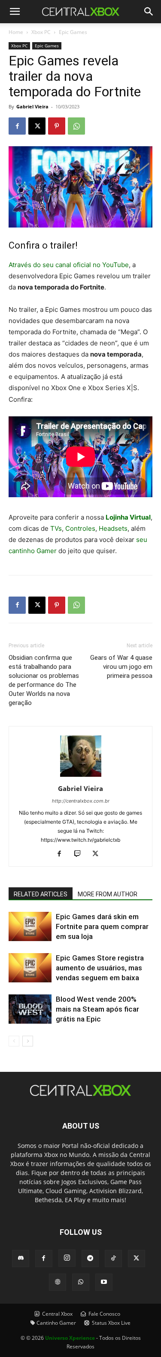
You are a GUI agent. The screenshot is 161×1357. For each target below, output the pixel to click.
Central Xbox (57, 1313)
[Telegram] (90, 1258)
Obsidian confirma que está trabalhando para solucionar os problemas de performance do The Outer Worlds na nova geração (44, 680)
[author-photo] (80, 776)
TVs (56, 528)
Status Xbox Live (111, 1322)
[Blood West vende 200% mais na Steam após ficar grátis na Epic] (30, 1009)
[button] (149, 11)
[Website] (57, 1282)
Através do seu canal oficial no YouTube (69, 265)
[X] (37, 126)
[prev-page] (14, 1041)
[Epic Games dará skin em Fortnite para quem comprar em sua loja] (30, 927)
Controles (80, 528)
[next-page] (27, 1041)
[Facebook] (17, 126)
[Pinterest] (56, 126)
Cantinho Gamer (56, 1322)
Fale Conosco (103, 1313)
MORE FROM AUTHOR (107, 894)
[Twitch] (80, 854)
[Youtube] (103, 1282)
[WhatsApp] (76, 126)
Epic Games (73, 32)
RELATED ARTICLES (40, 894)
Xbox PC (41, 32)
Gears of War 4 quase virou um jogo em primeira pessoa (121, 667)
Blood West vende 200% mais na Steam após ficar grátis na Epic (97, 1009)
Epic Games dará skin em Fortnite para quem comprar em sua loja (102, 926)
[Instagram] (67, 1258)
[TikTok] (113, 1258)
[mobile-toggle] (14, 11)
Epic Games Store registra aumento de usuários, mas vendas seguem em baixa (100, 968)
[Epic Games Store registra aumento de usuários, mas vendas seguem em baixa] (30, 968)
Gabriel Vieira (32, 106)
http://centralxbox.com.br (80, 801)
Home (16, 32)
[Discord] (20, 1258)
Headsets (113, 528)
